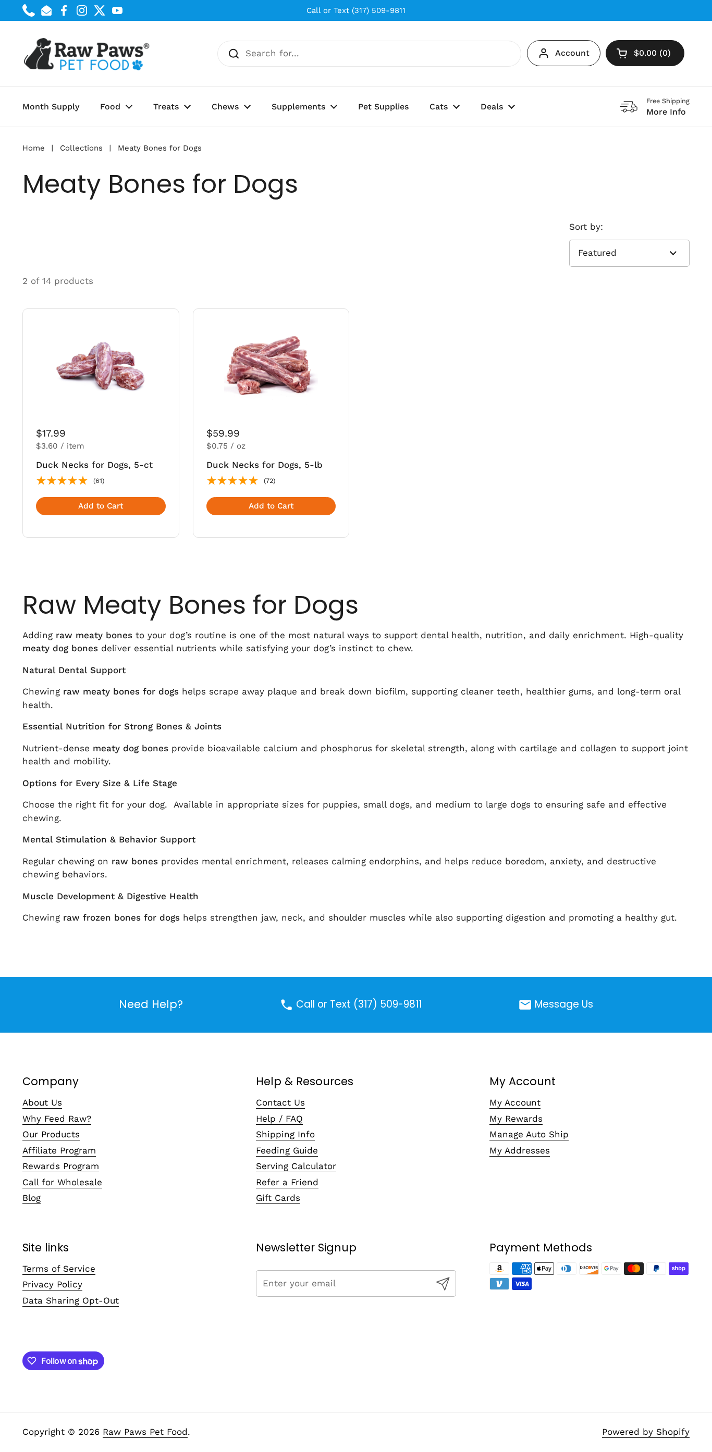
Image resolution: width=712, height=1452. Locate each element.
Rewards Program (60, 1166)
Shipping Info (285, 1134)
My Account (515, 1102)
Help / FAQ (279, 1118)
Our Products (51, 1134)
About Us (42, 1102)
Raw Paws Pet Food (145, 1431)
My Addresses (519, 1150)
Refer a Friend (287, 1182)
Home (33, 148)
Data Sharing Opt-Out (70, 1300)
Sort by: (586, 226)
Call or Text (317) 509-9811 (356, 10)
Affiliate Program (59, 1150)
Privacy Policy (52, 1284)
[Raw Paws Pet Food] (88, 53)
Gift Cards (278, 1198)
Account (572, 53)
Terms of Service (58, 1268)
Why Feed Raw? (56, 1118)
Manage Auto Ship (529, 1134)
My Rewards (516, 1118)
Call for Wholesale (62, 1182)
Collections (81, 148)
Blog (31, 1198)
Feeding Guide (287, 1150)
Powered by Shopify (646, 1431)
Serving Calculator (296, 1166)
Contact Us (280, 1102)
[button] (645, 53)
